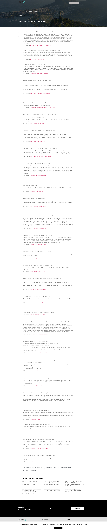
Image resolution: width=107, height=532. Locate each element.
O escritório (30, 3)
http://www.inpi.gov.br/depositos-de (38, 228)
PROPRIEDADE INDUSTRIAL (58, 469)
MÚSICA (45, 469)
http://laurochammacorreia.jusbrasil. (38, 289)
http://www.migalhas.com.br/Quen (37, 314)
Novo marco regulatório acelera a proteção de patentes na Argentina (52, 489)
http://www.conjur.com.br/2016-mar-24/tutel (40, 45)
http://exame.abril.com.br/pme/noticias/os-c (40, 353)
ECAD (24, 469)
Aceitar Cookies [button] (58, 528)
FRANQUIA (34, 469)
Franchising (28, 469)
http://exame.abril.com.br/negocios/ (38, 403)
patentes (50, 469)
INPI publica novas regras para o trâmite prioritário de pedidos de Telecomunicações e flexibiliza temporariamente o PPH (31, 491)
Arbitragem (28, 467)
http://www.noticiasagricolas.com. (37, 385)
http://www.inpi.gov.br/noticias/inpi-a (38, 206)
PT (71, 3)
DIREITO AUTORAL (58, 467)
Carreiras (60, 3)
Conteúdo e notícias (51, 3)
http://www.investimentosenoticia (37, 370)
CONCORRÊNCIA (47, 467)
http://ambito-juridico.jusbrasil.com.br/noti (39, 73)
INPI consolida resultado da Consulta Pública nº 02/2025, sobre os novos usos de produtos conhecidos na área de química (74, 483)
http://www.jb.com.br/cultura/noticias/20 (39, 432)
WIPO (35, 470)
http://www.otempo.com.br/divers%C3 (38, 461)
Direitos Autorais (67, 467)
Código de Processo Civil (37, 467)
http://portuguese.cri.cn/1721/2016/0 (38, 244)
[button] (18, 33)
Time (44, 3)
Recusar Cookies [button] (49, 528)
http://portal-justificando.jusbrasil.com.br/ (39, 334)
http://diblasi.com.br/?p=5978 (37, 59)
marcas (41, 469)
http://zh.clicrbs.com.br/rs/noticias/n (38, 271)
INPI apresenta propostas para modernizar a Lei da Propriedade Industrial (73, 490)
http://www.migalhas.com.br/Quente (38, 258)
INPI (38, 469)
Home (19, 11)
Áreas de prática (38, 3)
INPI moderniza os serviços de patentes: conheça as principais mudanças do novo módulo (30, 483)
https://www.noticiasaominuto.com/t (38, 302)
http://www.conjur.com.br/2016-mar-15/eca (39, 448)
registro (32, 470)
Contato (65, 3)
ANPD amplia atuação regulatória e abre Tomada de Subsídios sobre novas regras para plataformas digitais (53, 483)
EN (76, 3)
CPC (52, 467)
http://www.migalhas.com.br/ (36, 191)
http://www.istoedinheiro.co (36, 419)
